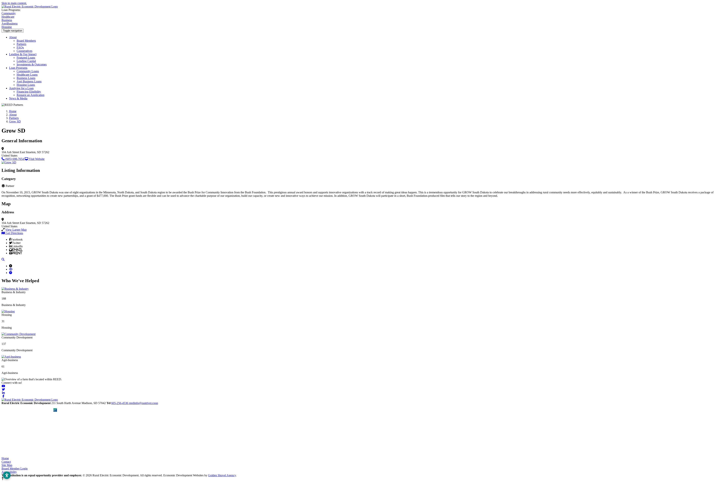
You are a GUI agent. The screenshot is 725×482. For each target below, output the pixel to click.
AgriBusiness (10, 23)
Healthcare (8, 16)
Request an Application (30, 95)
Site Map (7, 465)
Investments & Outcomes (32, 64)
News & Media (18, 98)
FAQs (20, 47)
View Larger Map (16, 229)
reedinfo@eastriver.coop (143, 403)
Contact (6, 461)
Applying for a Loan (21, 88)
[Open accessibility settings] (7, 475)
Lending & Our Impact (22, 54)
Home (5, 458)
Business (7, 20)
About (13, 37)
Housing (7, 26)
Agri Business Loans (29, 81)
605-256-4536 (120, 403)
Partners (21, 44)
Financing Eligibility (29, 91)
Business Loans (26, 78)
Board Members (26, 40)
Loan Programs (18, 67)
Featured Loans (26, 57)
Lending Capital (26, 61)
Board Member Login (15, 468)
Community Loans (28, 71)
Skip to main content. (14, 3)
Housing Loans (26, 84)
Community (9, 13)
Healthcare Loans (27, 74)
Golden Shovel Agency (222, 475)
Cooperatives (24, 50)
